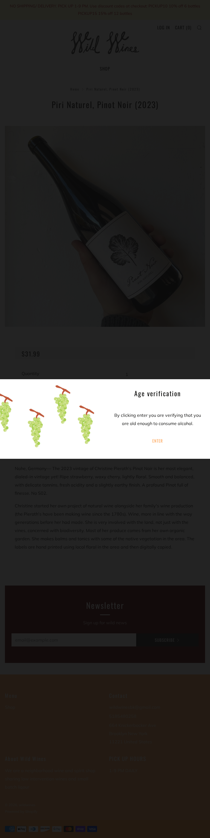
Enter (157, 441)
